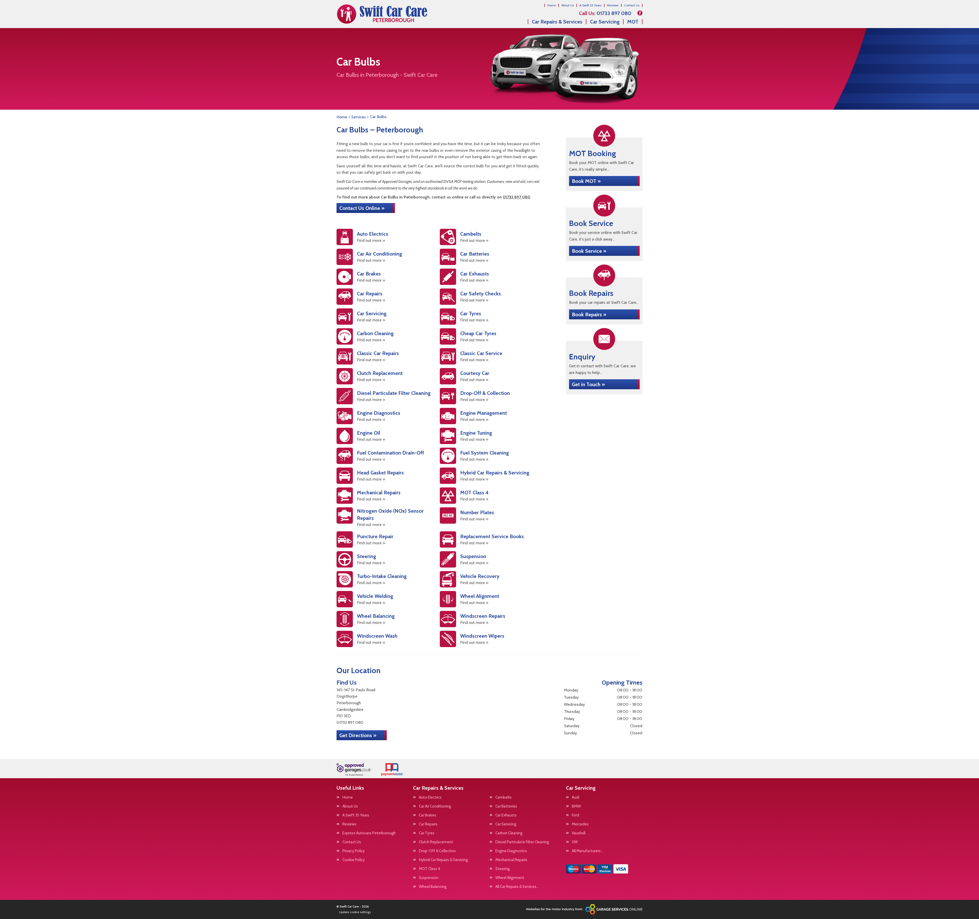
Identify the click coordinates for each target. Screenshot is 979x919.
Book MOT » (586, 181)
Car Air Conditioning (435, 806)
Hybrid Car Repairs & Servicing (443, 860)
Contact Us (631, 5)
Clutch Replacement (436, 842)
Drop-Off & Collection (437, 851)
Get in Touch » (588, 384)
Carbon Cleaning (508, 833)
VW (575, 842)
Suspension (429, 878)
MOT (632, 21)
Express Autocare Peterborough (369, 833)
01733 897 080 (605, 13)
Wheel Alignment (509, 878)
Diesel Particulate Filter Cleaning (522, 842)
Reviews (613, 5)
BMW (576, 806)
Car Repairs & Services (557, 21)
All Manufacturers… (587, 851)
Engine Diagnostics (511, 851)
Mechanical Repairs (511, 860)
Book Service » (589, 251)
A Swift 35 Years (590, 5)
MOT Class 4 (429, 869)
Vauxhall (578, 833)
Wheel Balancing (432, 887)
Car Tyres (426, 833)
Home (551, 5)
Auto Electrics (430, 797)
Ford (575, 815)
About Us (567, 5)
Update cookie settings (355, 912)
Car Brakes (427, 815)
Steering (502, 869)
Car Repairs (428, 824)
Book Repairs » (589, 314)
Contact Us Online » (361, 208)
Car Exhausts (506, 815)
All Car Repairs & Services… (517, 887)
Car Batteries (506, 806)
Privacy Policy (353, 851)
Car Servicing (605, 21)
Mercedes (580, 824)
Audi (575, 797)
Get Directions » (357, 735)
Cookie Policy (353, 860)
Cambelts (503, 797)
